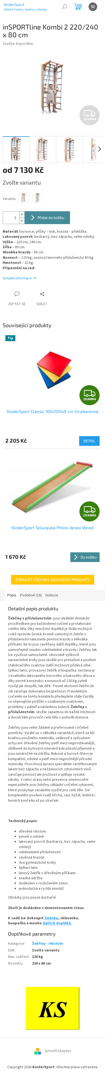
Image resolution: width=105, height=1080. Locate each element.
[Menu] (93, 6)
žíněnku (51, 918)
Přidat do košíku (50, 217)
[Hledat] (64, 6)
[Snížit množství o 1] (21, 221)
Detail (89, 441)
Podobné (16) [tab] (31, 595)
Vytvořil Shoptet (58, 1051)
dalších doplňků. (57, 923)
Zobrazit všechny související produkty (52, 579)
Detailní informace (17, 278)
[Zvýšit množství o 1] (21, 214)
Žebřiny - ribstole (47, 943)
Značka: (18, 43)
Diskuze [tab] (52, 595)
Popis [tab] (11, 595)
